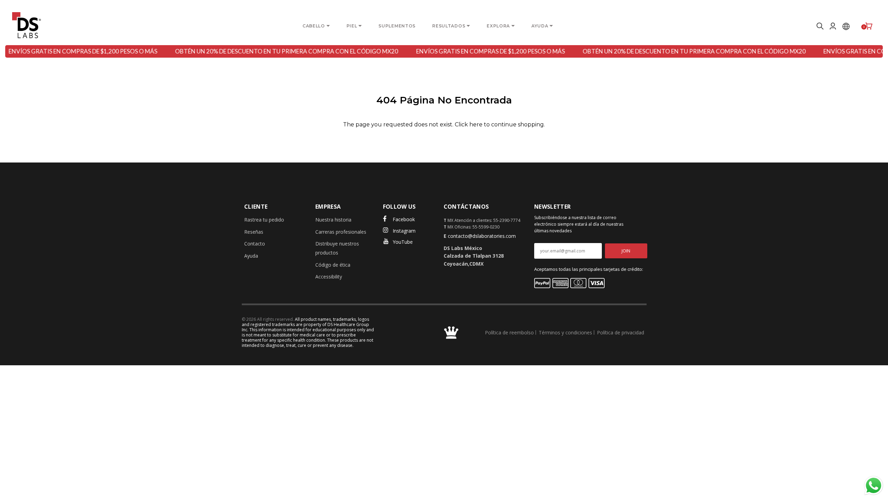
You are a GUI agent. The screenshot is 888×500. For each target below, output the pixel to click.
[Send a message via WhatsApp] (874, 486)
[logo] (26, 25)
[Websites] (846, 26)
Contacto (254, 243)
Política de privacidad (620, 332)
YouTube (403, 242)
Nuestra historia (333, 219)
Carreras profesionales (340, 231)
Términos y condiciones (565, 332)
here (476, 124)
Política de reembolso (509, 332)
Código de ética (332, 264)
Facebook (404, 219)
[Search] (818, 26)
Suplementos (397, 25)
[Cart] (868, 26)
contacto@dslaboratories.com (482, 236)
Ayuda (251, 255)
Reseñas (253, 231)
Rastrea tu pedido (264, 219)
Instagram (404, 230)
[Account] (833, 26)
